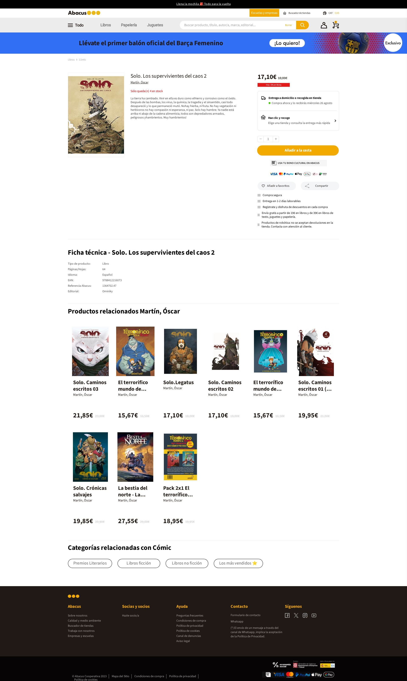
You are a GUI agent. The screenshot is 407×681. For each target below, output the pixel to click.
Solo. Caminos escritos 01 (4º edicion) (315, 389)
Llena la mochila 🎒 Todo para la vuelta (203, 4)
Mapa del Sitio (120, 676)
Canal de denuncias (188, 636)
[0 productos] (335, 27)
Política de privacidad (189, 626)
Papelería (129, 25)
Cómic (82, 60)
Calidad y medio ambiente (84, 621)
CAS (337, 13)
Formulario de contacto (246, 615)
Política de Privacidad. (251, 636)
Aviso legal (183, 641)
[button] (324, 26)
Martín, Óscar (139, 82)
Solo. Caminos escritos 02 (224, 386)
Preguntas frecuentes (189, 616)
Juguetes (155, 25)
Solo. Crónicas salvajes (90, 491)
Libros (105, 25)
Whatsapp (237, 621)
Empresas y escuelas (81, 636)
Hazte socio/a (130, 616)
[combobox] (225, 25)
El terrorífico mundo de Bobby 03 (268, 389)
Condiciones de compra (191, 621)
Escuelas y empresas (264, 13)
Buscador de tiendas (80, 626)
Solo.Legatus (178, 382)
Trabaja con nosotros (81, 631)
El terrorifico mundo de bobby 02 (133, 389)
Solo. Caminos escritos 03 (89, 386)
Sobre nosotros (77, 616)
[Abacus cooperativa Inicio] (85, 14)
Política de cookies (188, 631)
